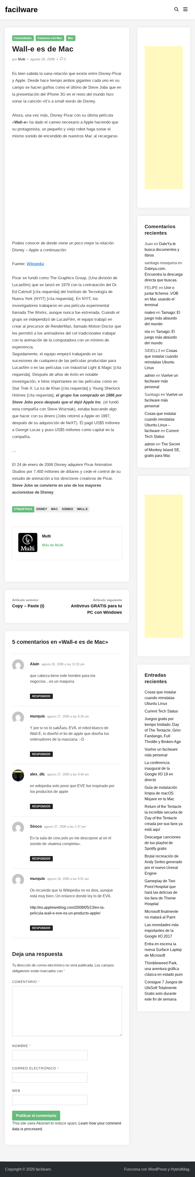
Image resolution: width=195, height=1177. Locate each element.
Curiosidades (23, 38)
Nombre (21, 1046)
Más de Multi (52, 545)
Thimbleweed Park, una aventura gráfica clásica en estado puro (164, 968)
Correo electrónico (35, 1068)
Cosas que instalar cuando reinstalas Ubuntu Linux (160, 698)
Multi (21, 59)
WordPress (157, 1169)
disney (41, 509)
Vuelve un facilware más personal (161, 381)
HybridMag (180, 1169)
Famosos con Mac (50, 38)
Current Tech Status (161, 711)
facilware (21, 9)
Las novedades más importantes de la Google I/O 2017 (162, 930)
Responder (41, 696)
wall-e (82, 509)
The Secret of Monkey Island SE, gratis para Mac (162, 450)
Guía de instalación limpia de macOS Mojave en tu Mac (161, 793)
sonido (67, 509)
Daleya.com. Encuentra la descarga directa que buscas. (164, 274)
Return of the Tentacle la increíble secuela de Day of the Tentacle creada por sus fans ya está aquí (164, 818)
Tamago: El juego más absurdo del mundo (162, 318)
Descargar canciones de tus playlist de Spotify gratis (162, 843)
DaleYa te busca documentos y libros (162, 249)
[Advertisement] (164, 117)
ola (147, 332)
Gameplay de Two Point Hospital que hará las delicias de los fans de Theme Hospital (161, 892)
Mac (70, 38)
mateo (150, 312)
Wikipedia (35, 264)
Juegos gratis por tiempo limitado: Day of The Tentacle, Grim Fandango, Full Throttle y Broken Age (163, 730)
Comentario (26, 982)
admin (150, 375)
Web (16, 1091)
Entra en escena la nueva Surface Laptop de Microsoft (163, 949)
